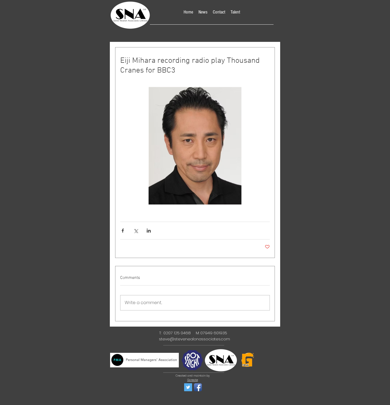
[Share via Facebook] (122, 230)
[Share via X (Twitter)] (135, 230)
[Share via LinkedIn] (148, 230)
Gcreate (192, 380)
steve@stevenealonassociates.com (194, 339)
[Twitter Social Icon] (188, 387)
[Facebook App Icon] (198, 387)
